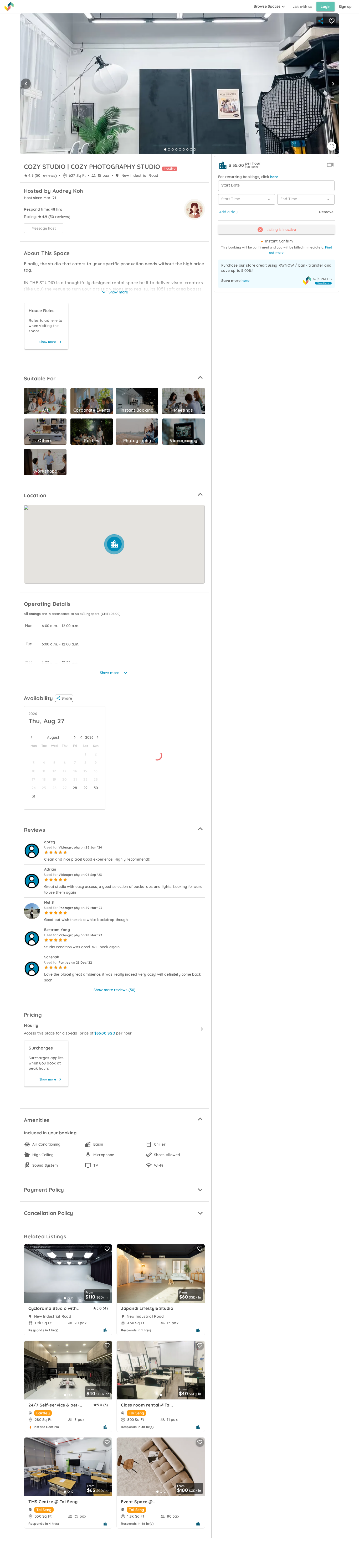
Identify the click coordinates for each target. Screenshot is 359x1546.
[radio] (46, 852)
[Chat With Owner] (330, 165)
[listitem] (114, 1029)
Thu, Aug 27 (46, 721)
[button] (114, 377)
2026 (32, 713)
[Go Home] (9, 6)
